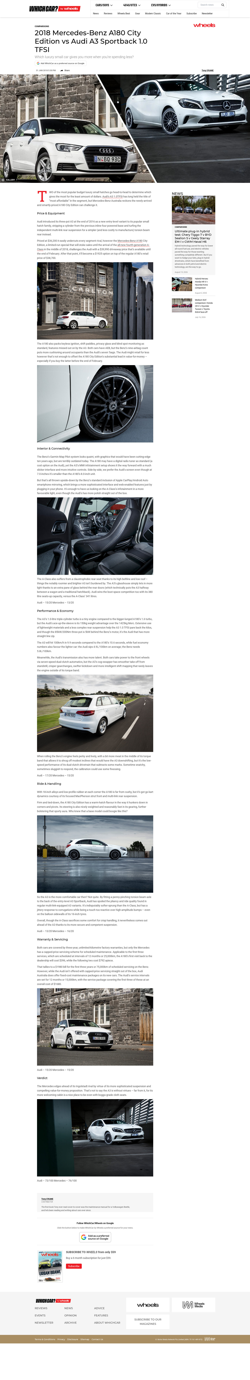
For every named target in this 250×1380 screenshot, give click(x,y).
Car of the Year (173, 13)
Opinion (70, 1315)
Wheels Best (123, 13)
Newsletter (207, 13)
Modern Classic (153, 13)
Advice (99, 1308)
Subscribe (191, 13)
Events (40, 1315)
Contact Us (97, 1339)
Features (101, 1315)
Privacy (61, 1339)
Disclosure (73, 1339)
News (96, 13)
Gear (137, 13)
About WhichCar (107, 1322)
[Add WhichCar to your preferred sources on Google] (95, 1237)
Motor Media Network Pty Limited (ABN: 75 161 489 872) (180, 1340)
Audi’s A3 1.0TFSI (112, 196)
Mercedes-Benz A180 (130, 240)
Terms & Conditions (45, 1339)
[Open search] (223, 5)
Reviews (108, 13)
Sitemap (85, 1339)
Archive (70, 1322)
